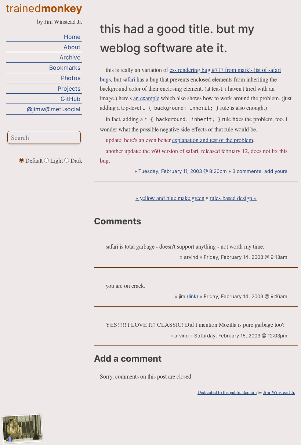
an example (146, 98)
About (72, 47)
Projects (69, 88)
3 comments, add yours (259, 171)
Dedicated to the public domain (227, 392)
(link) (192, 296)
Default (34, 160)
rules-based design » (233, 198)
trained (44, 8)
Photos (70, 78)
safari (129, 79)
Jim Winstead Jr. (279, 392)
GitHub (70, 98)
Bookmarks (64, 67)
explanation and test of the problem (212, 140)
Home (72, 36)
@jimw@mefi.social (53, 109)
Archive (69, 57)
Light (56, 160)
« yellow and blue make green (169, 198)
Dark (75, 160)
